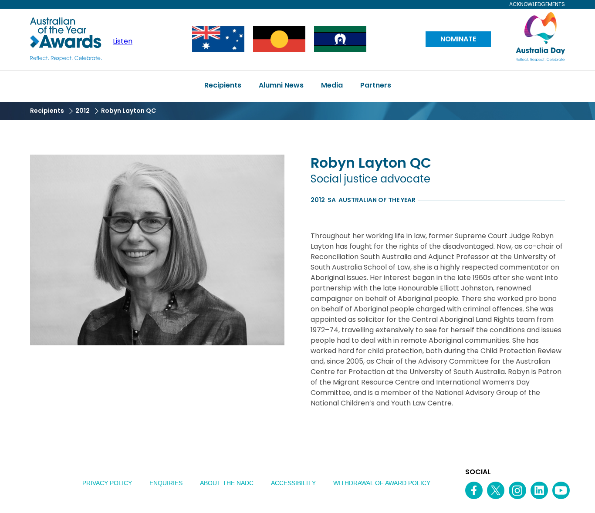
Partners (375, 85)
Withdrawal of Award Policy (381, 482)
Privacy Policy (107, 482)
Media (332, 85)
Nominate (458, 39)
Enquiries (166, 482)
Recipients (222, 85)
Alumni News (281, 85)
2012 (82, 110)
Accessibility (293, 482)
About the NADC (227, 482)
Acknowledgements (537, 4)
